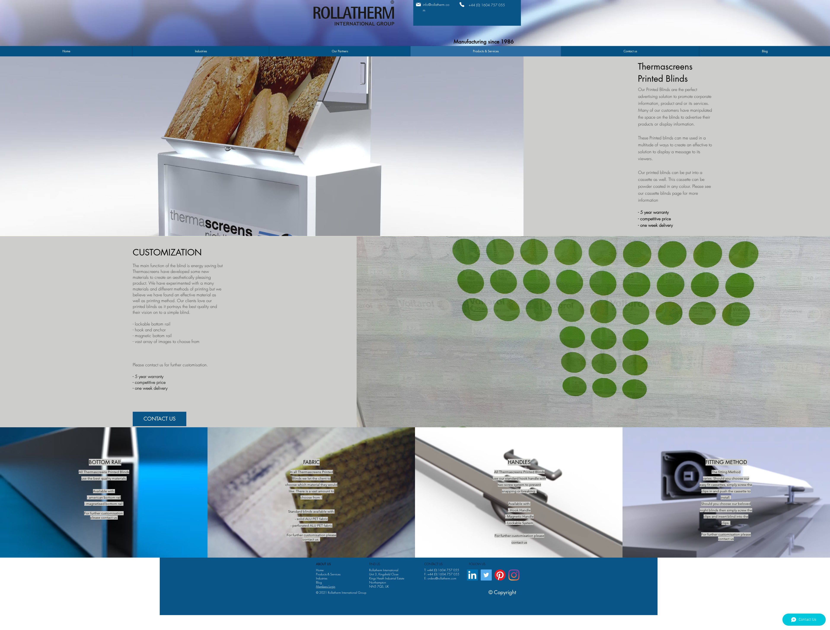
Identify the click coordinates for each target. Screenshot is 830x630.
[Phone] (462, 4)
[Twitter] (486, 575)
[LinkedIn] (472, 575)
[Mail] (418, 4)
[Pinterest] (500, 575)
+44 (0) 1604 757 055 (443, 574)
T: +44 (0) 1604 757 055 (441, 570)
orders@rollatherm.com (442, 578)
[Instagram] (513, 575)
